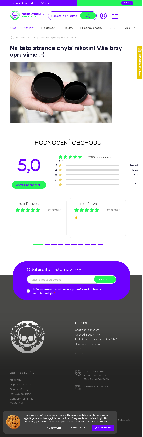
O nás (78, 348)
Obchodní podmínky (87, 334)
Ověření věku (18, 403)
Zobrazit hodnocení (27, 185)
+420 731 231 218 (95, 375)
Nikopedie (16, 380)
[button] (38, 244)
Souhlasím (104, 427)
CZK (126, 3)
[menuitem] (13, 27)
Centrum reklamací (22, 398)
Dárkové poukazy (20, 393)
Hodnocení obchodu (22, 3)
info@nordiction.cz (96, 386)
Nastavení (54, 428)
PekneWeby (125, 420)
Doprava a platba (20, 384)
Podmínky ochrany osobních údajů (96, 339)
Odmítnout (78, 427)
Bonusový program (21, 389)
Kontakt (79, 353)
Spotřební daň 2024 (87, 329)
